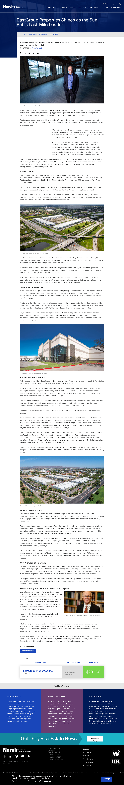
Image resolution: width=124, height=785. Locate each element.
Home (25, 34)
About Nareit (116, 7)
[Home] (13, 6)
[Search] (120, 4)
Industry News (94, 7)
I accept (106, 779)
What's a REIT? (52, 7)
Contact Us (87, 765)
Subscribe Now (95, 740)
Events (105, 7)
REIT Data (82, 7)
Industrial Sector (28, 650)
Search (86, 749)
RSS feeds (87, 752)
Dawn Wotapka (37, 48)
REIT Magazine (43, 34)
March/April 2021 (53, 34)
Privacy (86, 756)
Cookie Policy (88, 759)
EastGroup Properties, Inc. (38, 671)
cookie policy (48, 781)
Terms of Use (88, 762)
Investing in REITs (68, 7)
